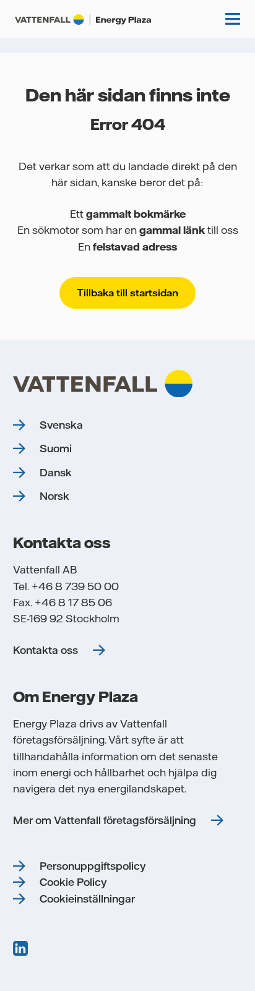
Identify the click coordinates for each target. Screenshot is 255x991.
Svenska (61, 425)
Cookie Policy (73, 882)
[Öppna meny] (232, 19)
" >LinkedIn (21, 948)
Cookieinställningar (87, 899)
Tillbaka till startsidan (127, 292)
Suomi (56, 448)
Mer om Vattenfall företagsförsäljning (104, 820)
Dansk (56, 472)
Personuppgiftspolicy (92, 866)
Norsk (54, 496)
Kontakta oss (45, 650)
